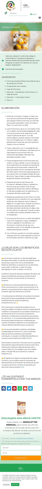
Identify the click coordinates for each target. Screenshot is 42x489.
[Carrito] (5, 13)
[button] (40, 18)
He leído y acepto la (18, 438)
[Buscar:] (18, 13)
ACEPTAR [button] (15, 484)
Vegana (8, 65)
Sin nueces (34, 63)
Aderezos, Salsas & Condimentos (17, 56)
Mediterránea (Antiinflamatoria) (23, 60)
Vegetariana (16, 65)
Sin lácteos (25, 63)
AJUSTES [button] (6, 484)
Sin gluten (16, 63)
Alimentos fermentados (14, 69)
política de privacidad (25, 438)
